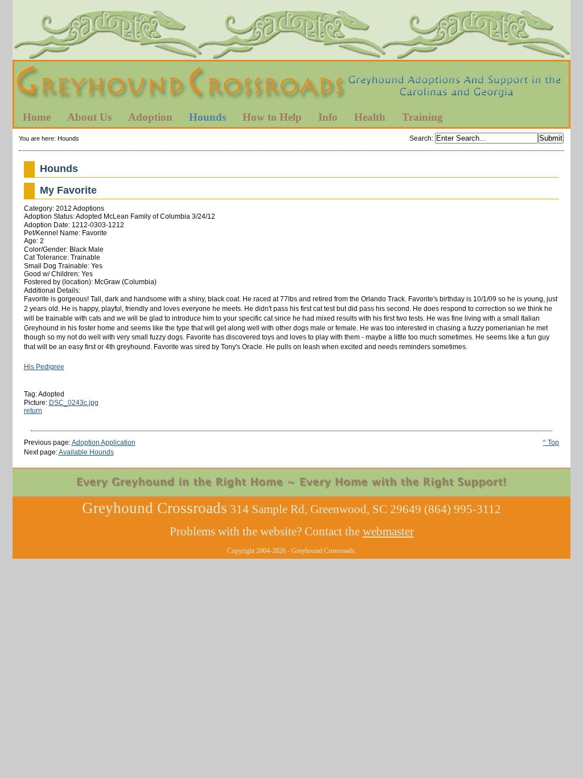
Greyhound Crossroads (291, 85)
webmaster (388, 531)
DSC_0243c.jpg (73, 403)
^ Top (551, 443)
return (33, 411)
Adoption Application (104, 443)
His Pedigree (44, 367)
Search (420, 138)
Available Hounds (86, 452)
